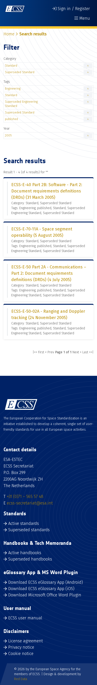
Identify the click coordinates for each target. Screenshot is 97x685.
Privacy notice (21, 647)
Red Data (20, 679)
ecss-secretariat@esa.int (30, 503)
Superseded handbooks (30, 559)
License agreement (25, 641)
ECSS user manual (25, 618)
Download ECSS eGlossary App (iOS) (41, 588)
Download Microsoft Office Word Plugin (44, 595)
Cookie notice (20, 653)
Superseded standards (29, 529)
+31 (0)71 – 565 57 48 (25, 496)
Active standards (23, 523)
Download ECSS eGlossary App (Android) (45, 582)
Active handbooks (24, 552)
